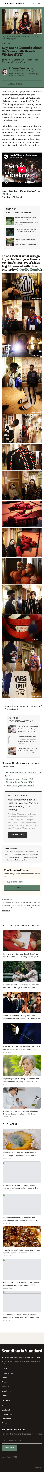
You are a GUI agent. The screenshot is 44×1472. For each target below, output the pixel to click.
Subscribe (22, 888)
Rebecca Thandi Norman (22, 68)
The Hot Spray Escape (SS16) (20, 782)
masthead (6, 910)
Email (20, 83)
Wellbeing (5, 1386)
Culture (4, 1382)
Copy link (11, 83)
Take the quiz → (17, 835)
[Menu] (39, 3)
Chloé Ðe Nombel (28, 269)
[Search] (33, 3)
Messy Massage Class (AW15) (20, 785)
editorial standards (25, 908)
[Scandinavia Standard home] (14, 3)
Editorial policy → (22, 860)
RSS (15, 1457)
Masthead (6, 1409)
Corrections (6, 1418)
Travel (4, 1377)
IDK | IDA (6, 194)
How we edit (19, 76)
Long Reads (6, 1390)
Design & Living (8, 1373)
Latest (4, 1395)
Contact (5, 1423)
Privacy (38, 1468)
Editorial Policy (7, 1414)
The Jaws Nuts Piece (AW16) (19, 779)
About (4, 1405)
